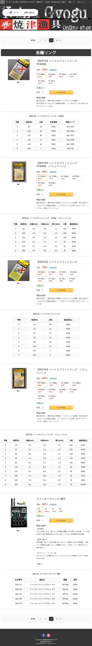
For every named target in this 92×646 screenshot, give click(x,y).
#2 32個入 (63, 273)
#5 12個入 (41, 82)
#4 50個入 (76, 177)
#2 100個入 (53, 177)
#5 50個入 (41, 184)
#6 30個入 (52, 184)
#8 (61, 510)
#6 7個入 (51, 82)
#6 (47, 510)
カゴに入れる (61, 92)
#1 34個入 (52, 273)
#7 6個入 (72, 280)
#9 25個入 (52, 397)
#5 (40, 510)
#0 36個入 (41, 273)
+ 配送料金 (53, 70)
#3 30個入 (63, 75)
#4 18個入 (41, 280)
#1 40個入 (41, 75)
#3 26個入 (73, 273)
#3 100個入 (65, 177)
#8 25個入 (41, 397)
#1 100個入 (42, 177)
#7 (54, 510)
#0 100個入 (42, 384)
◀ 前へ (33, 40)
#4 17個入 (73, 75)
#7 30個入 (73, 391)
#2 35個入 (52, 75)
